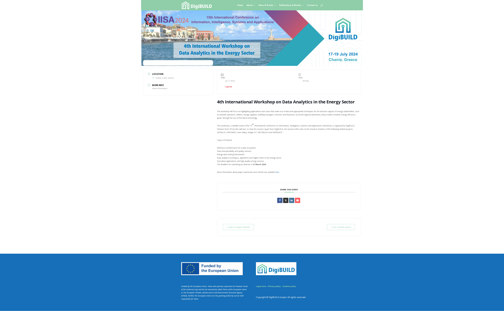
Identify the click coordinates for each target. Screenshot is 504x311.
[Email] (297, 200)
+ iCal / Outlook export (341, 227)
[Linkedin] (291, 200)
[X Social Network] (285, 200)
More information (159, 88)
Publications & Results (290, 5)
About (249, 5)
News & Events (266, 5)
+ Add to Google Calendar (238, 227)
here (277, 172)
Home (240, 5)
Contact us (312, 5)
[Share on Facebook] (279, 200)
